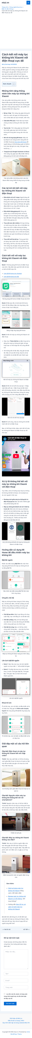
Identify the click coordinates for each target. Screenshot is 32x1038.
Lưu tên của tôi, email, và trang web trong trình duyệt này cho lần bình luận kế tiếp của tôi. (15, 996)
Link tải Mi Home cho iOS (11, 276)
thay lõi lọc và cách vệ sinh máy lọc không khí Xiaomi (17, 906)
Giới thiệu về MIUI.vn (16, 1018)
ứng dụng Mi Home (20, 142)
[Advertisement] (16, 30)
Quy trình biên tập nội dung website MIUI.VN (16, 1023)
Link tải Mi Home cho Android (13, 273)
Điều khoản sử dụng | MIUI (16, 1020)
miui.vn (5, 2)
